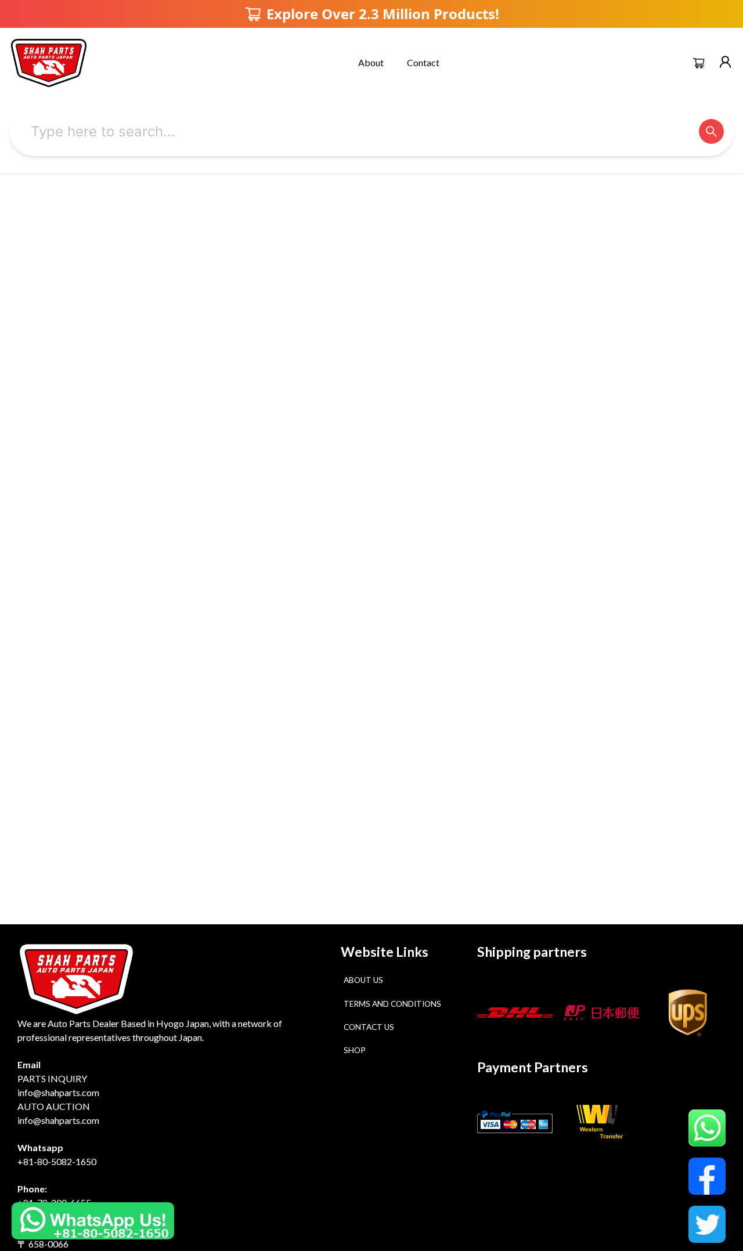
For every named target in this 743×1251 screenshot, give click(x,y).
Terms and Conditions (392, 1003)
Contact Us (369, 1027)
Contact (423, 62)
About (371, 62)
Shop (355, 1050)
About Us (363, 980)
